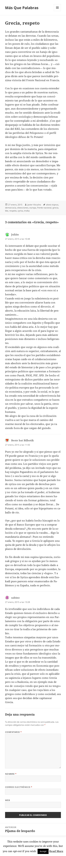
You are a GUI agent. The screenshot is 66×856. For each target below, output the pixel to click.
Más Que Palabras (21, 7)
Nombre (11, 773)
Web (7, 800)
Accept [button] (43, 851)
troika (27, 210)
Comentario (13, 732)
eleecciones (22, 207)
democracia (10, 207)
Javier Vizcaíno (34, 204)
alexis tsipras (52, 204)
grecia (55, 207)
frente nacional (44, 207)
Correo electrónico (18, 787)
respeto (13, 210)
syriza (20, 210)
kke (6, 210)
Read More (56, 851)
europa (32, 207)
